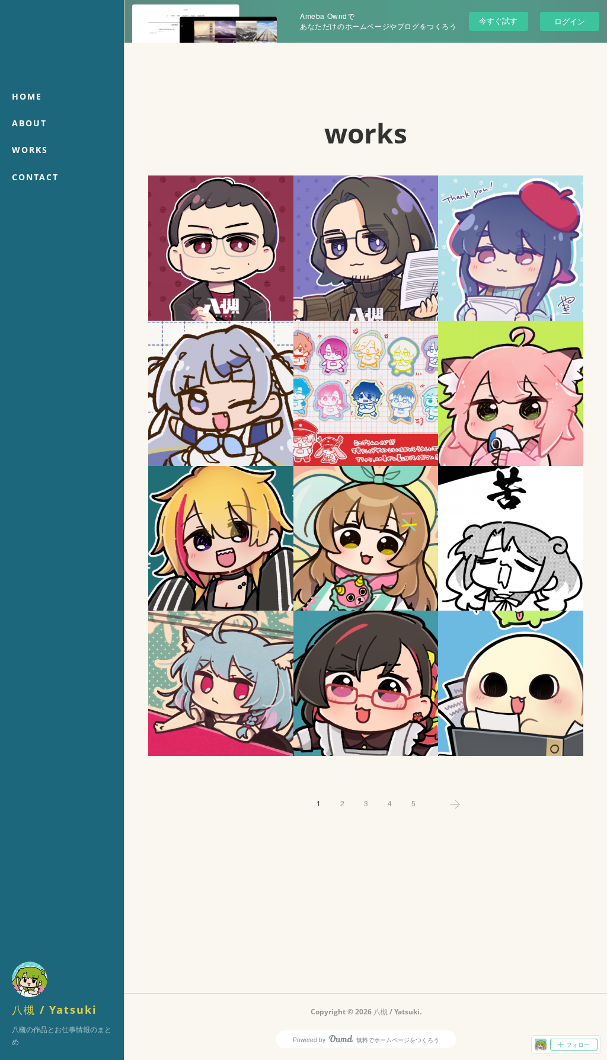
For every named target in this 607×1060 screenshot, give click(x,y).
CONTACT (35, 177)
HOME (27, 96)
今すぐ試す (498, 20)
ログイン (569, 21)
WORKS (30, 149)
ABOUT (29, 123)
